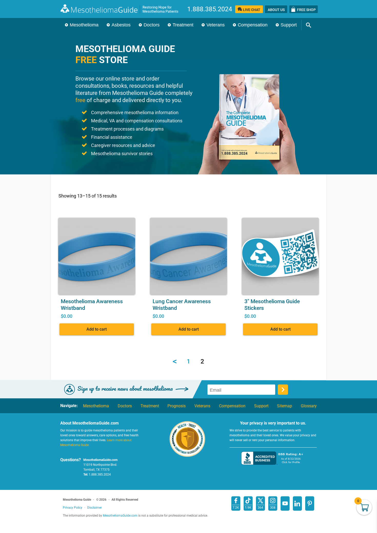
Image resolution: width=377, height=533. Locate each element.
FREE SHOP (306, 10)
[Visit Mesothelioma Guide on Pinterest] (309, 503)
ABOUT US (276, 10)
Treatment (183, 24)
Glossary (309, 406)
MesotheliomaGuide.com (122, 9)
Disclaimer (94, 507)
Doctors (152, 24)
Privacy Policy (72, 507)
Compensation (252, 24)
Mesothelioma (84, 24)
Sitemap (284, 406)
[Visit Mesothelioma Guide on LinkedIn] (297, 503)
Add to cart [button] (96, 329)
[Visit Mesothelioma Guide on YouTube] (285, 503)
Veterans (215, 24)
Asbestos (121, 24)
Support (289, 24)
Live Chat (251, 10)
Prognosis (176, 406)
